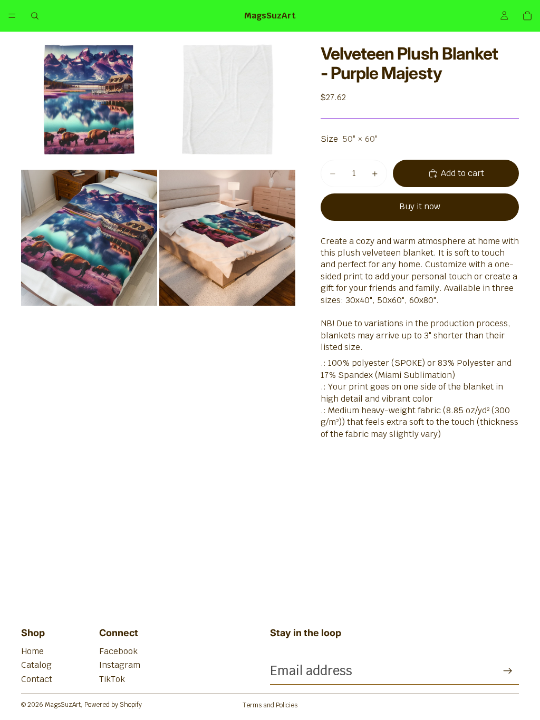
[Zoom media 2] (227, 100)
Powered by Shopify (113, 704)
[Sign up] (508, 671)
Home (32, 651)
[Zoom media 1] (89, 100)
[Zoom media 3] (89, 238)
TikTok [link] (112, 679)
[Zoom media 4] (227, 238)
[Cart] (527, 15)
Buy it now (419, 206)
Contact (36, 679)
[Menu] (12, 16)
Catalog (36, 664)
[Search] (34, 15)
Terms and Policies (270, 705)
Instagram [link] (119, 664)
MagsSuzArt (63, 704)
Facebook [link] (118, 651)
